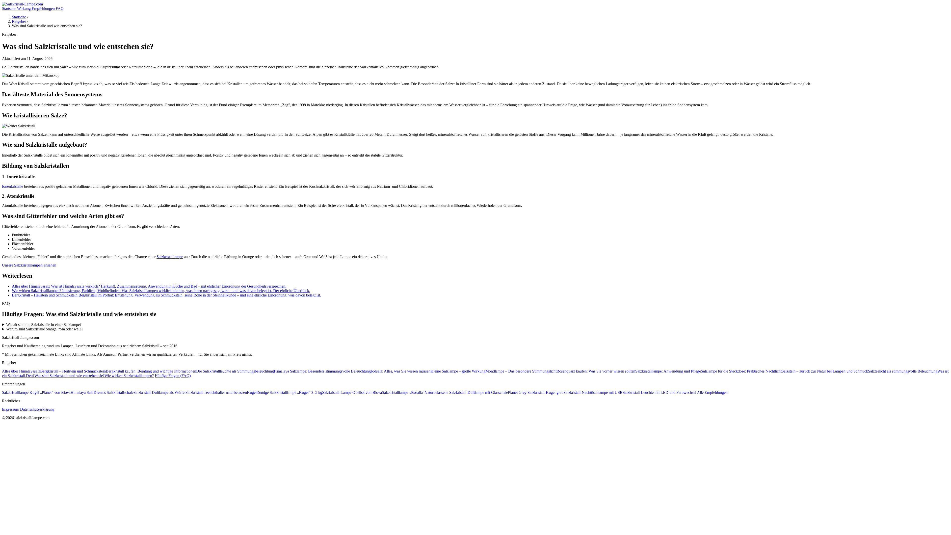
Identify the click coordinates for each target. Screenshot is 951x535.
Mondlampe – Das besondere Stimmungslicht (520, 371)
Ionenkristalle (12, 186)
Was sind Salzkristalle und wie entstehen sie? (69, 376)
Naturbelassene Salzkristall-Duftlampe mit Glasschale (466, 392)
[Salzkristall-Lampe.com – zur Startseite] (22, 4)
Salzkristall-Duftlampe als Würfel (159, 392)
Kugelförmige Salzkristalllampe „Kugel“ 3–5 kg (284, 392)
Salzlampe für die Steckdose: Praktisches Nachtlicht (741, 371)
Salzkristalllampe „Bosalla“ (403, 392)
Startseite (9, 8)
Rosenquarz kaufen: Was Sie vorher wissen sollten (595, 371)
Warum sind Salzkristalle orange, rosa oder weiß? (44, 329)
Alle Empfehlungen (712, 392)
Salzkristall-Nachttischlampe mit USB (593, 392)
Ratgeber (19, 21)
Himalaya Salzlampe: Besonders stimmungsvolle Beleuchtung (322, 371)
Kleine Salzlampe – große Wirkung (457, 371)
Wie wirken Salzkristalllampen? (129, 376)
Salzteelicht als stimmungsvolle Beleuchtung (902, 371)
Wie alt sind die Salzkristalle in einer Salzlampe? (43, 324)
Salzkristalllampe (170, 257)
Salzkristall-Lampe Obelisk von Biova (352, 392)
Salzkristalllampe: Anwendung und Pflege (668, 371)
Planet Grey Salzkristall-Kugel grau (535, 392)
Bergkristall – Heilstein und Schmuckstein (73, 371)
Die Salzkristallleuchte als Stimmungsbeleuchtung (235, 371)
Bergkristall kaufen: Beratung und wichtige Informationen (151, 371)
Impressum (10, 409)
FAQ (60, 8)
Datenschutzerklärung (37, 409)
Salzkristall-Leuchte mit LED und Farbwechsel (659, 392)
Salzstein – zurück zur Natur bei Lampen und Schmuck (825, 371)
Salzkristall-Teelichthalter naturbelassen (216, 392)
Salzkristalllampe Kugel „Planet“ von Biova (36, 392)
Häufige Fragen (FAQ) (173, 376)
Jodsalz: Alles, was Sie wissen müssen (400, 371)
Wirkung (24, 8)
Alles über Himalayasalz (21, 371)
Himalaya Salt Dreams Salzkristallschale (102, 392)
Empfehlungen (44, 8)
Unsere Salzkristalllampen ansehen (29, 265)
